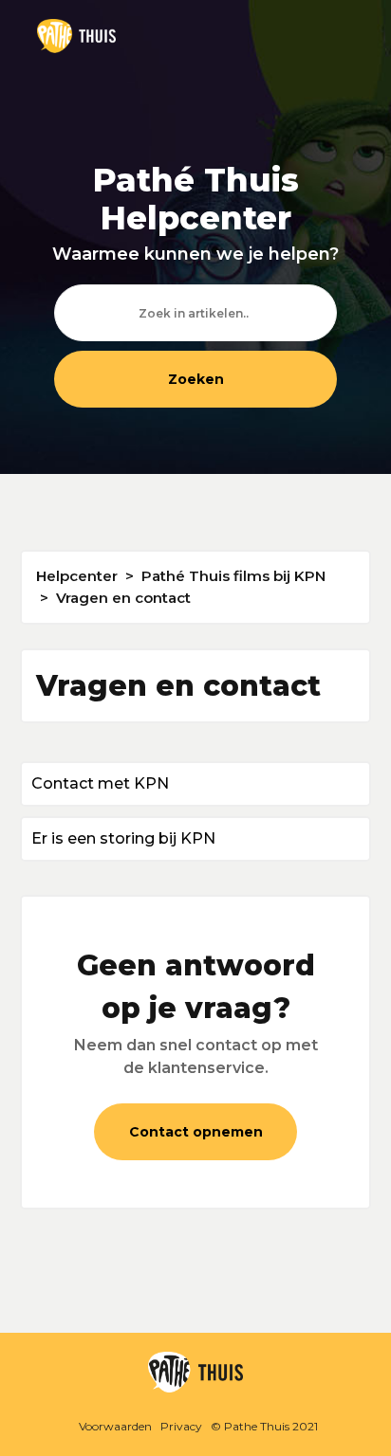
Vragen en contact (123, 598)
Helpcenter (77, 576)
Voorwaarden (115, 1426)
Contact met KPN (100, 783)
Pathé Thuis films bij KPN (233, 576)
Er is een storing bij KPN (123, 838)
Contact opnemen (196, 1131)
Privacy (181, 1426)
